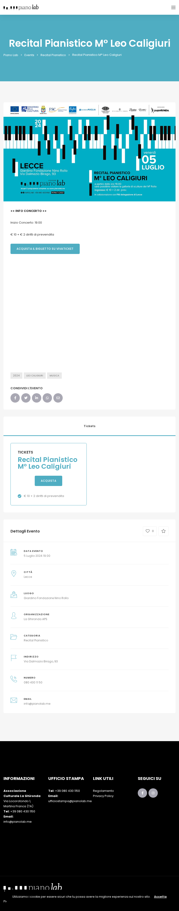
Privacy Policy (103, 796)
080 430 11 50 (33, 682)
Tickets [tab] (89, 426)
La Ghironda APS (35, 619)
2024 (16, 375)
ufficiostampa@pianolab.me (70, 801)
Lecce (28, 577)
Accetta (160, 897)
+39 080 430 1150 (22, 811)
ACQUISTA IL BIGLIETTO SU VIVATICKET (45, 249)
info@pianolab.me (37, 704)
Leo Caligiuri (34, 375)
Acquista (48, 481)
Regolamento (103, 791)
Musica (54, 375)
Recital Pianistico (36, 640)
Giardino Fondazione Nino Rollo (46, 598)
